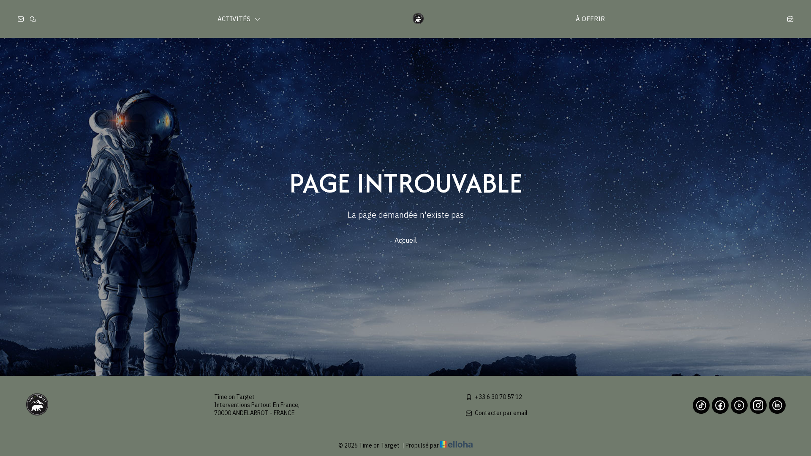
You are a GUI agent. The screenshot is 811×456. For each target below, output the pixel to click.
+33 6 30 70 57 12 (498, 397)
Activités (235, 19)
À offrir (590, 19)
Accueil (406, 240)
